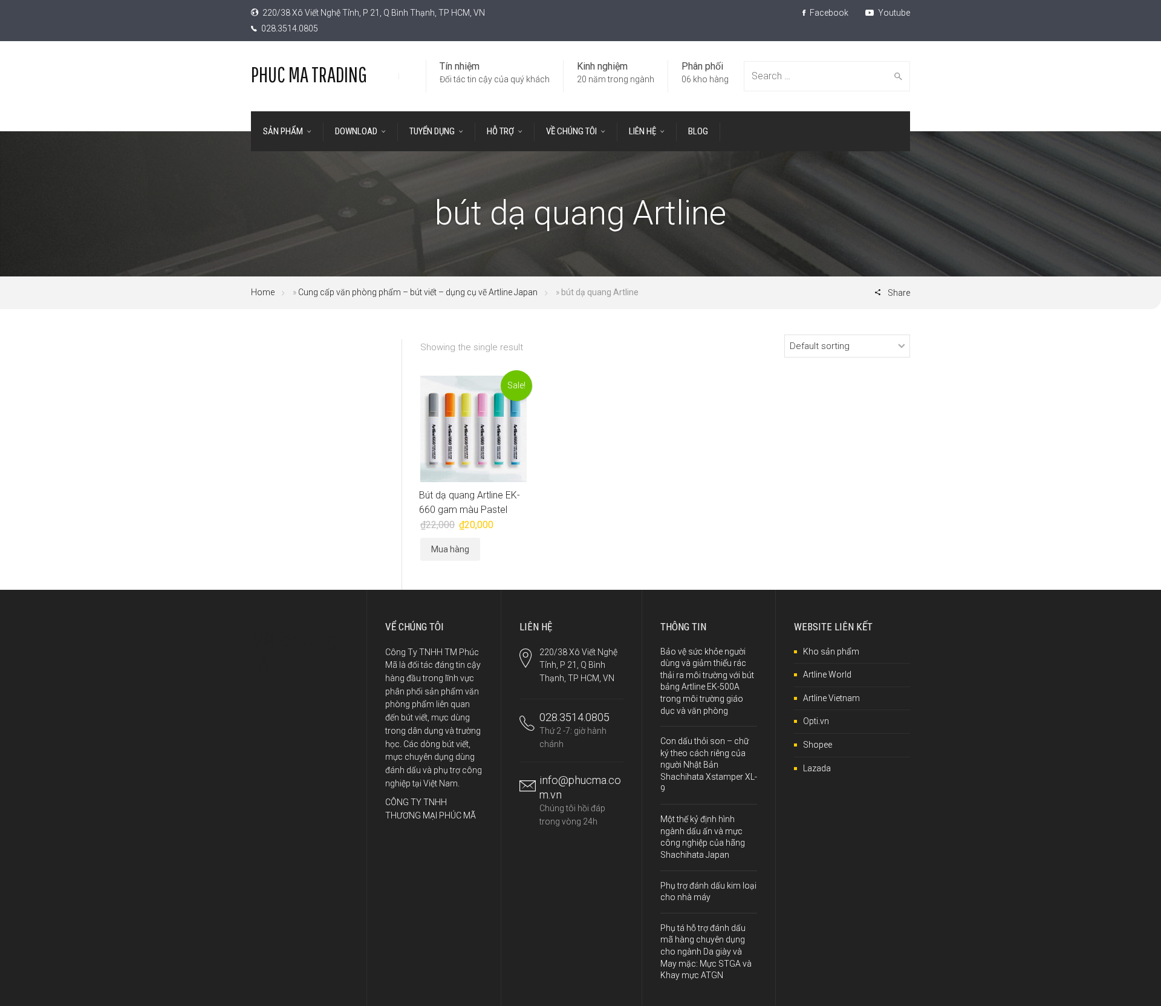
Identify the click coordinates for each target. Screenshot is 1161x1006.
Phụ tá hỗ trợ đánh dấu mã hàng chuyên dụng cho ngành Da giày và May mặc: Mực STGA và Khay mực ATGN (706, 951)
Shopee (817, 745)
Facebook (828, 13)
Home (263, 292)
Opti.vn (816, 721)
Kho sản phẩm (831, 651)
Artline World (827, 674)
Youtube (893, 13)
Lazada (817, 768)
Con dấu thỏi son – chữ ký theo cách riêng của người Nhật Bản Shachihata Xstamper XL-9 (708, 764)
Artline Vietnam (831, 698)
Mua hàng (450, 549)
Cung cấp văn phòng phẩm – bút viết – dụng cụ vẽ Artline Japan (418, 292)
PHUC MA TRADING (309, 74)
